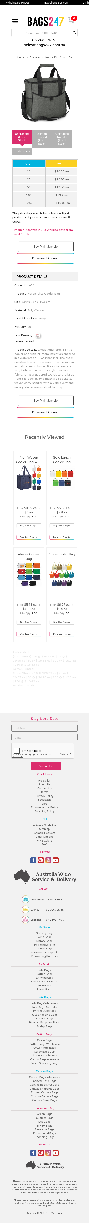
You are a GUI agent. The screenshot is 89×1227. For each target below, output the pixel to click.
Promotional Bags (44, 1133)
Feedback (44, 799)
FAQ (44, 844)
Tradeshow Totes (45, 945)
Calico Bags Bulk (44, 1051)
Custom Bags (44, 1118)
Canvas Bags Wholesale (44, 1077)
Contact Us (44, 788)
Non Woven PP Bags (44, 981)
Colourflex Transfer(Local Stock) (62, 138)
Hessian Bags (44, 1018)
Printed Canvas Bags (44, 1092)
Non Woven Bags (45, 1108)
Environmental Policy (44, 807)
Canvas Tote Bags (44, 1081)
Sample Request (44, 833)
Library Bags (44, 941)
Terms (44, 792)
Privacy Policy (44, 796)
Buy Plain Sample (45, 244)
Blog (44, 803)
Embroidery (22, 151)
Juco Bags (44, 985)
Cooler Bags (44, 948)
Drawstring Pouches (44, 956)
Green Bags (44, 1114)
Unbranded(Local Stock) (22, 137)
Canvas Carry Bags (44, 1100)
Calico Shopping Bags (44, 1063)
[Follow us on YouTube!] (56, 862)
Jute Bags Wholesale (44, 1003)
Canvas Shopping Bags (45, 1088)
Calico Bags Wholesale (44, 1055)
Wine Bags (45, 937)
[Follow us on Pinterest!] (41, 862)
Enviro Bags (44, 1125)
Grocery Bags (44, 933)
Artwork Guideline (44, 825)
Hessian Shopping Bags (44, 1022)
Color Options (44, 836)
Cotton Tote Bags (44, 1048)
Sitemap (44, 829)
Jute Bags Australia (44, 1007)
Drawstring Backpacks (44, 952)
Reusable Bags (44, 1129)
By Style (44, 927)
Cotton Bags (44, 974)
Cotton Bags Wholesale (44, 1044)
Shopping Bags (44, 1137)
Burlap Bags (44, 1026)
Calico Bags (44, 1040)
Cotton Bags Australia (44, 1059)
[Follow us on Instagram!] (48, 862)
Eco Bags (44, 1121)
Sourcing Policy (44, 811)
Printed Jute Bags (44, 1011)
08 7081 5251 (44, 40)
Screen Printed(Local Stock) (42, 138)
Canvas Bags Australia (44, 1084)
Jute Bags (44, 970)
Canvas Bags (44, 978)
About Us (44, 784)
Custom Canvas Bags (44, 1096)
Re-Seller (44, 780)
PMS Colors (44, 840)
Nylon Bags (44, 989)
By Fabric (44, 964)
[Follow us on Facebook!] (33, 862)
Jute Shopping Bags (45, 1015)
